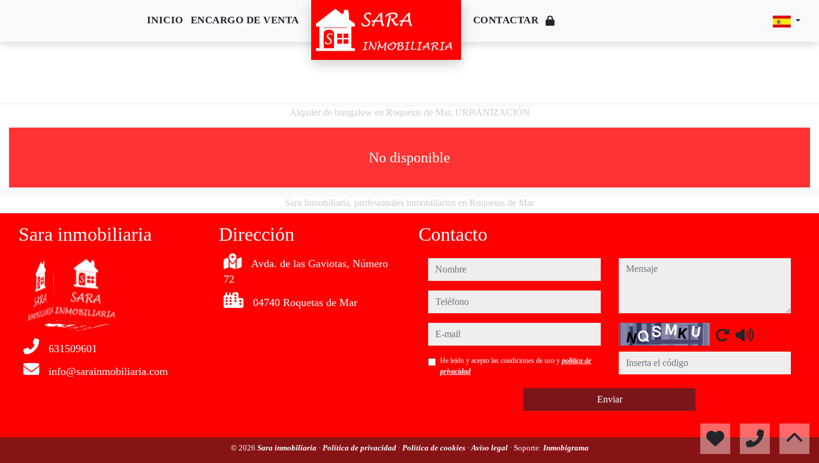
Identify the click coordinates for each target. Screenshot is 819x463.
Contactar (506, 20)
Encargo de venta (245, 20)
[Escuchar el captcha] (744, 335)
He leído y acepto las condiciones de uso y (515, 366)
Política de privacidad (360, 447)
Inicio (165, 20)
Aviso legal (490, 447)
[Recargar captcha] (722, 335)
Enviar (609, 399)
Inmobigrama (566, 447)
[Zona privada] (550, 21)
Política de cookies (434, 447)
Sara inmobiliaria (287, 447)
